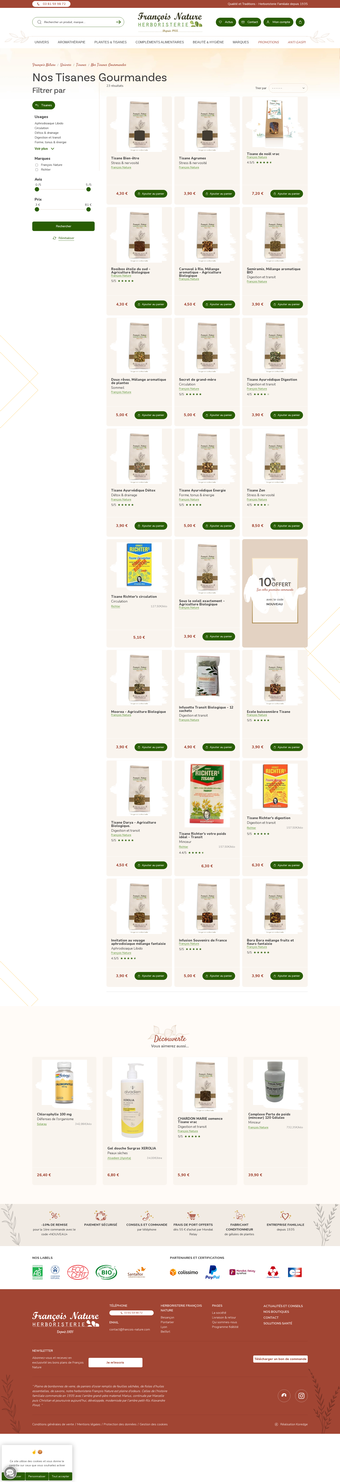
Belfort (165, 1332)
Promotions (268, 42)
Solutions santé (277, 1323)
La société (219, 1313)
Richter (46, 169)
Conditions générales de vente (53, 1424)
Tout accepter (60, 1476)
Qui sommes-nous (224, 1322)
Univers (65, 65)
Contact (271, 1318)
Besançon (167, 1317)
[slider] (37, 189)
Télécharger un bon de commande (280, 1359)
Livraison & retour (224, 1317)
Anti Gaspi (296, 42)
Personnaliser (36, 1476)
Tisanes (81, 65)
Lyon (164, 1327)
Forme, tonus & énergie (51, 142)
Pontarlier (167, 1322)
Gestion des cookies (154, 1424)
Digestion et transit (48, 137)
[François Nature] (170, 22)
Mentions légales (89, 1424)
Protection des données (120, 1424)
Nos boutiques (276, 1312)
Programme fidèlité (225, 1327)
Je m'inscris (115, 1362)
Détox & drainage (47, 133)
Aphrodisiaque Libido (49, 123)
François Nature (43, 65)
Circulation (42, 128)
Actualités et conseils (283, 1306)
